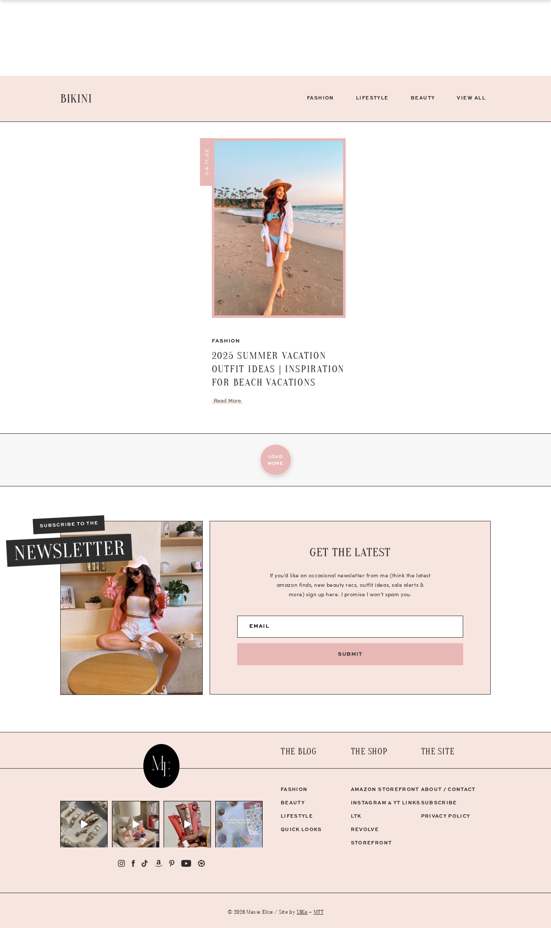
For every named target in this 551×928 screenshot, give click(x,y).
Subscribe (439, 802)
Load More (275, 459)
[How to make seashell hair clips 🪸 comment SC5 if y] (84, 824)
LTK (356, 816)
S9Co (302, 912)
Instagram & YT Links (386, 802)
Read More (227, 400)
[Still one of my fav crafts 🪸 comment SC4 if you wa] (187, 824)
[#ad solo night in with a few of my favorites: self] (135, 824)
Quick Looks (301, 829)
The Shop (369, 752)
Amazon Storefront (385, 789)
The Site (438, 752)
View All (471, 97)
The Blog (299, 752)
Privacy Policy (446, 816)
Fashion (320, 97)
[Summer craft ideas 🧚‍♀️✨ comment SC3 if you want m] (239, 824)
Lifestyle (372, 97)
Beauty (423, 97)
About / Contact (448, 789)
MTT (318, 912)
